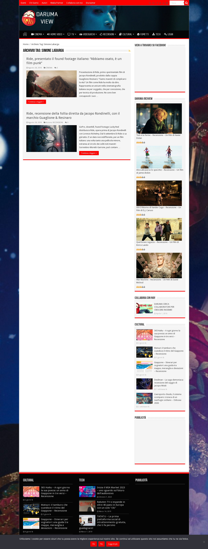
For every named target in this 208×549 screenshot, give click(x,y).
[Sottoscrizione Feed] (129, 51)
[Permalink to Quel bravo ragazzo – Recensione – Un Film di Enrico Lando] (159, 229)
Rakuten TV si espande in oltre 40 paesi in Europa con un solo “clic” (111, 504)
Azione (49, 122)
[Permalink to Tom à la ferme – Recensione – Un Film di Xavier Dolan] (159, 118)
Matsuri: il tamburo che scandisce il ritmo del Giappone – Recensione (168, 351)
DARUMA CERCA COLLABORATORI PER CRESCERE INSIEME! (164, 307)
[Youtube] (163, 3)
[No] (204, 541)
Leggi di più (112, 544)
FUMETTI (144, 34)
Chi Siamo (34, 3)
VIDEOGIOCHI (89, 34)
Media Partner (57, 3)
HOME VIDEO (56, 34)
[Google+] (154, 3)
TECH (158, 34)
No (101, 544)
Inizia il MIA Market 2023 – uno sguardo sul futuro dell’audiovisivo (111, 490)
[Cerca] (186, 2)
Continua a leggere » (36, 102)
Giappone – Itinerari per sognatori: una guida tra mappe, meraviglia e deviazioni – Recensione (54, 524)
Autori (44, 3)
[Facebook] (157, 3)
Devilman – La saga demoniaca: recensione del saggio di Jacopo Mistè (168, 383)
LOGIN (170, 34)
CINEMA (38, 34)
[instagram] (166, 3)
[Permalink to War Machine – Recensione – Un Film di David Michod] (159, 265)
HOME (25, 34)
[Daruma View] (40, 17)
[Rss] (150, 3)
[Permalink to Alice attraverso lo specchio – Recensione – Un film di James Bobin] (159, 157)
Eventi (23, 3)
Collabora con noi (74, 3)
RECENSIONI (108, 34)
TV (72, 34)
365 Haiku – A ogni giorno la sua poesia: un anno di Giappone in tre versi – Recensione (55, 492)
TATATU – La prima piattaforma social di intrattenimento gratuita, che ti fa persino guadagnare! (102, 522)
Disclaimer (90, 3)
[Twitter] (160, 3)
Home (26, 44)
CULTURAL (127, 34)
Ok (93, 544)
